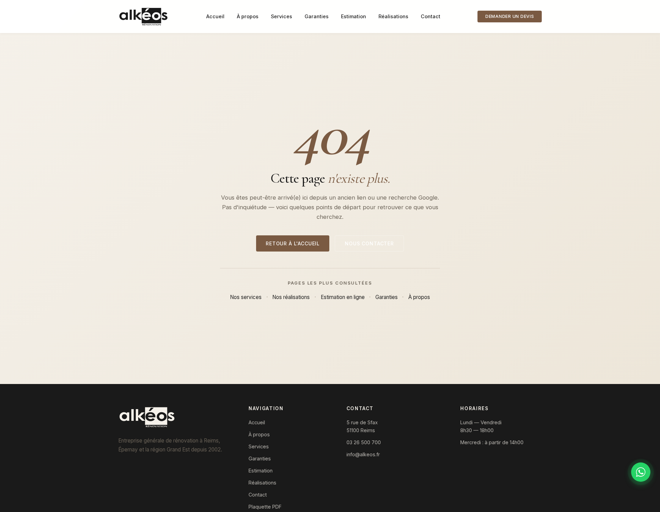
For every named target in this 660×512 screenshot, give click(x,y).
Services (281, 16)
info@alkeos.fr (363, 454)
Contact (430, 16)
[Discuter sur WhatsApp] (640, 472)
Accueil (215, 16)
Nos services (246, 297)
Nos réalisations (291, 297)
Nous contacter (369, 243)
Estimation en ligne (343, 297)
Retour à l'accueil (293, 243)
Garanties (317, 16)
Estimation (353, 16)
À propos (247, 16)
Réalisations (393, 16)
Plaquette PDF (265, 507)
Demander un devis (509, 16)
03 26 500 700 (363, 442)
